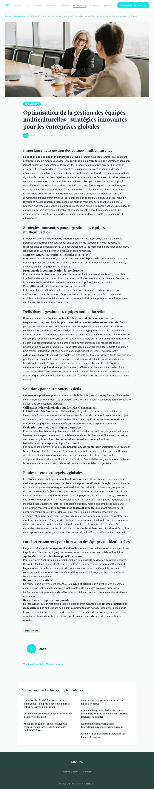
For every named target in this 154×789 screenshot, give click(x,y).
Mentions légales (71, 771)
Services (108, 5)
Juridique (65, 5)
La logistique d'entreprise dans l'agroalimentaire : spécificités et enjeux (102, 725)
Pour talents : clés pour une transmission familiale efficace (102, 702)
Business (38, 5)
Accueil (18, 5)
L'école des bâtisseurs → (133, 5)
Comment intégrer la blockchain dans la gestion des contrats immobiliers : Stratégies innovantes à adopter (104, 713)
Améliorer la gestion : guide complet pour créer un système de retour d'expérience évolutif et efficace (45, 727)
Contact (87, 771)
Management (79, 5)
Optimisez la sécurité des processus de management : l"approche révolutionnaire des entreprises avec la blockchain (48, 703)
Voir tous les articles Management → (43, 664)
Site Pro (77, 762)
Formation (51, 5)
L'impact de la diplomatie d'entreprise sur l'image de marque (103, 735)
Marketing (95, 5)
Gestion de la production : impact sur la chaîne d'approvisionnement (48, 715)
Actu (27, 5)
